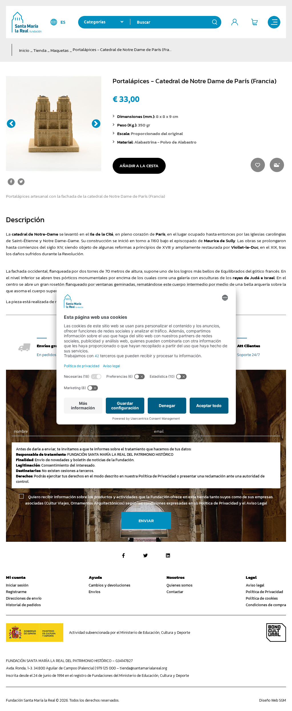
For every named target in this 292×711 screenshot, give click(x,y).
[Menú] (274, 22)
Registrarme (16, 591)
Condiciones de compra (266, 605)
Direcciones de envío (24, 598)
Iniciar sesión (17, 585)
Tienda (39, 50)
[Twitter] (145, 555)
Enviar (146, 520)
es (62, 22)
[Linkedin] (168, 555)
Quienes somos (179, 585)
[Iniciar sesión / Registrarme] (234, 22)
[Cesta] (254, 22)
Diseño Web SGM (272, 700)
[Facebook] (123, 555)
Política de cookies (262, 598)
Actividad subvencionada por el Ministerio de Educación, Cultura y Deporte (129, 632)
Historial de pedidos (23, 605)
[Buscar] (215, 22)
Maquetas (59, 50)
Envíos (94, 591)
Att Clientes (248, 345)
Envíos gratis (50, 345)
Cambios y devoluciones (109, 585)
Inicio (24, 50)
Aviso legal (255, 585)
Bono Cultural (276, 632)
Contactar (175, 591)
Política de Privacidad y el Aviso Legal (233, 503)
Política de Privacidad (264, 591)
